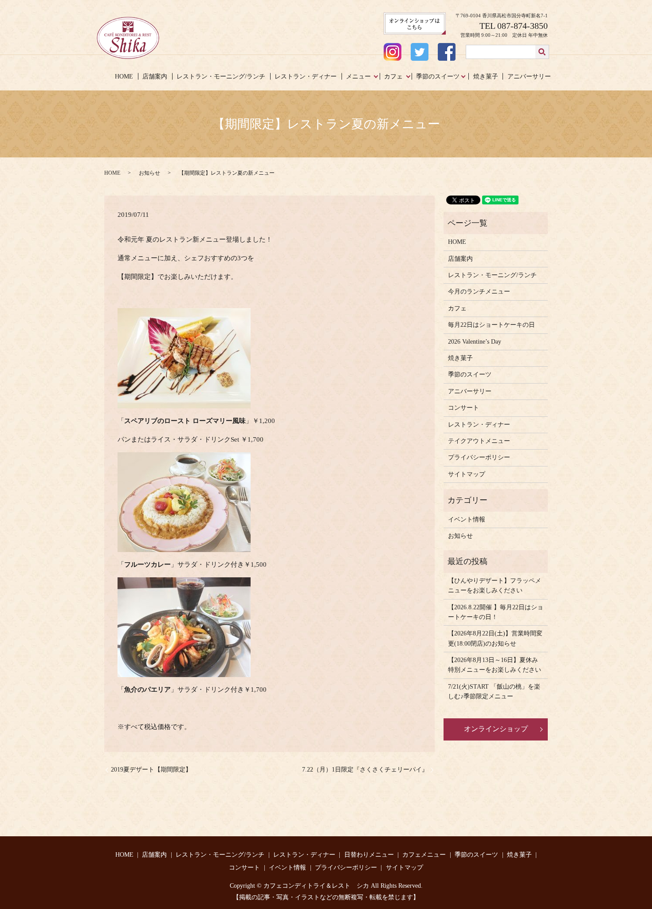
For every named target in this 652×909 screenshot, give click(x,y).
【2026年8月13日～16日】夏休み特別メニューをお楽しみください (494, 665)
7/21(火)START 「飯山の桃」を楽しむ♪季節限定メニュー (494, 691)
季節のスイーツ (438, 76)
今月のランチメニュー (479, 291)
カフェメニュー (424, 854)
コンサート (463, 407)
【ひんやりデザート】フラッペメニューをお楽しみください (494, 585)
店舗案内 (154, 76)
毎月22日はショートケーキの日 (491, 324)
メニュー (358, 76)
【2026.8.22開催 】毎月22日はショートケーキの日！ (495, 612)
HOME (124, 76)
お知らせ (149, 173)
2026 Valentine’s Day (474, 341)
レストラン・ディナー (306, 76)
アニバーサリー (529, 76)
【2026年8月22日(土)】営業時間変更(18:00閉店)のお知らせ (495, 638)
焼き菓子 (485, 76)
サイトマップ (466, 474)
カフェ (393, 76)
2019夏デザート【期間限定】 (151, 769)
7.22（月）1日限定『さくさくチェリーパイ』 (365, 769)
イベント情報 (466, 519)
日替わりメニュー (369, 854)
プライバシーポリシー (479, 457)
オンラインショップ (496, 729)
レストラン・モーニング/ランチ (221, 76)
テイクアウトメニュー (479, 441)
